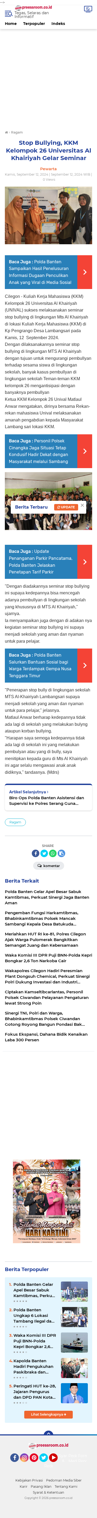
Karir (23, 1486)
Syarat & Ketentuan (48, 1492)
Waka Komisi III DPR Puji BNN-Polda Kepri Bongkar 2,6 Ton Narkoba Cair (34, 1341)
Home (11, 23)
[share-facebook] (35, 853)
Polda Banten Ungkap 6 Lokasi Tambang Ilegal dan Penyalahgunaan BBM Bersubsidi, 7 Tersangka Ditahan (33, 1315)
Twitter (46, 1464)
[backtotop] (48, 1435)
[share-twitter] (44, 853)
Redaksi (51, 1466)
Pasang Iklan (41, 1486)
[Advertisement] (48, 77)
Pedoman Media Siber (64, 1480)
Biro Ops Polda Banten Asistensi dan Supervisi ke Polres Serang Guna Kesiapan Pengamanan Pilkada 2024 (47, 800)
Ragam (15, 822)
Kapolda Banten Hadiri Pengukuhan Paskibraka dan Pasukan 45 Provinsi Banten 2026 (34, 1366)
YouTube (57, 1464)
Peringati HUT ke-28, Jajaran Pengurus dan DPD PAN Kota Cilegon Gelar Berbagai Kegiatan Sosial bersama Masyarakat (34, 1391)
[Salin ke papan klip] (61, 853)
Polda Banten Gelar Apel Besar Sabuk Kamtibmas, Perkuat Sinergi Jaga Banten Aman (34, 1290)
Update (67, 507)
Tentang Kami (66, 1486)
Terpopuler (34, 23)
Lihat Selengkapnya (47, 1414)
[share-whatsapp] (53, 853)
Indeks (58, 23)
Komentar (51, 866)
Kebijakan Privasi (29, 1480)
